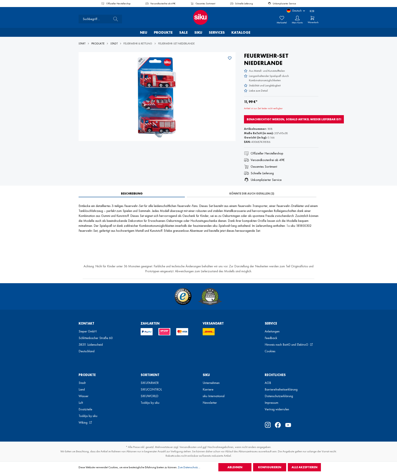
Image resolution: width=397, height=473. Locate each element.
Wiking (83, 422)
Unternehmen (211, 383)
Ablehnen (234, 467)
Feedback (271, 338)
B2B (312, 11)
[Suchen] (114, 19)
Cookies (270, 351)
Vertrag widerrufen (277, 409)
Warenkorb (313, 22)
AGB (268, 383)
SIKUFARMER (150, 383)
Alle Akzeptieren (304, 467)
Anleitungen (272, 331)
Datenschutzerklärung (279, 396)
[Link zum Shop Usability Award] (210, 296)
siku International (214, 396)
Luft (81, 402)
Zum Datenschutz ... (189, 467)
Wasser (83, 396)
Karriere (208, 389)
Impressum (271, 402)
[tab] (132, 193)
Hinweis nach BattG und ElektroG (287, 344)
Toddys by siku (88, 416)
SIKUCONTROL (151, 389)
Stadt (82, 383)
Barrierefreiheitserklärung (281, 389)
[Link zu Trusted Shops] (183, 296)
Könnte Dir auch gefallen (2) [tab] (251, 193)
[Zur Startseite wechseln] (198, 17)
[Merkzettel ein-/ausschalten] (230, 58)
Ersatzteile (85, 409)
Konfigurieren (269, 467)
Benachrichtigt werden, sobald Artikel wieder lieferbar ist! (294, 119)
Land (82, 389)
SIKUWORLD (149, 396)
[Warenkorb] (312, 18)
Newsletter (210, 402)
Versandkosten (188, 447)
